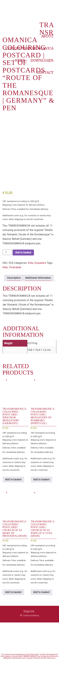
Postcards (15, 267)
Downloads (42, 60)
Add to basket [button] (13, 479)
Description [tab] (14, 277)
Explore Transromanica (29, 48)
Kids (30, 262)
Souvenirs (40, 262)
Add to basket (23, 252)
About (47, 36)
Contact (45, 72)
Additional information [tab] (38, 277)
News (20, 60)
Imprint (28, 611)
